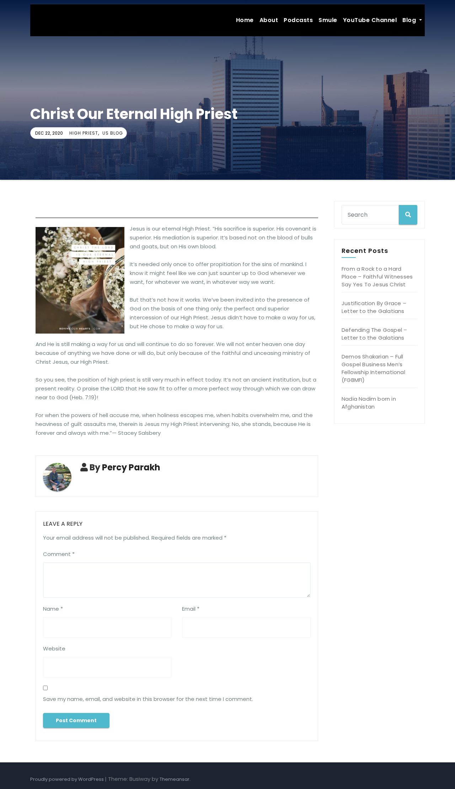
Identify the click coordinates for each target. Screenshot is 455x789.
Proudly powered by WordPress (67, 779)
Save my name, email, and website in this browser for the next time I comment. (148, 699)
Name (53, 608)
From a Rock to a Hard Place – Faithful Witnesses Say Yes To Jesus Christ (377, 276)
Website (54, 648)
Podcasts (298, 20)
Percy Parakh (131, 467)
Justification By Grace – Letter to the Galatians (374, 307)
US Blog (112, 133)
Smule (327, 20)
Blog (410, 20)
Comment (59, 554)
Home (245, 20)
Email (190, 608)
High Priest (83, 133)
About (268, 20)
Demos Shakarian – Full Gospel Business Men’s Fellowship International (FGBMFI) (373, 368)
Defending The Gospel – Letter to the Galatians (374, 333)
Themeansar (174, 779)
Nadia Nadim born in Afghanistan (369, 402)
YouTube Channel (370, 20)
